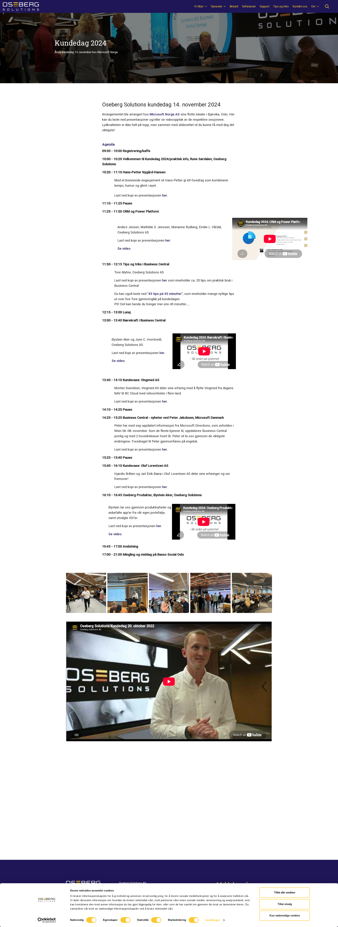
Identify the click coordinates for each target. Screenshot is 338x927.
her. (165, 195)
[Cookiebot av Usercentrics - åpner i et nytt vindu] (46, 920)
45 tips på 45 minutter (165, 294)
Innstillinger (212, 920)
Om (313, 6)
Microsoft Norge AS (165, 114)
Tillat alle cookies (284, 892)
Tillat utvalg (285, 904)
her (164, 280)
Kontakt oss (300, 6)
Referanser (249, 6)
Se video (123, 249)
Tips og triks (281, 6)
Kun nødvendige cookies (285, 915)
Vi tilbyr (199, 6)
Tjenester (217, 6)
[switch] (125, 920)
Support (264, 6)
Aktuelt (234, 6)
